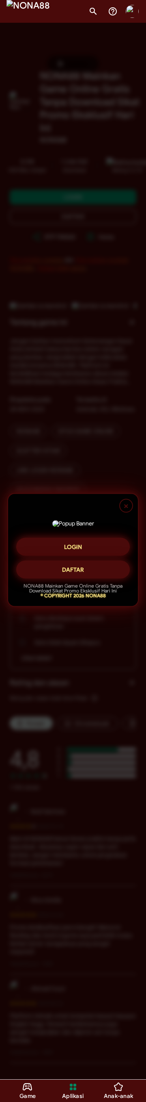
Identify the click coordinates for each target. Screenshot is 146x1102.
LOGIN (73, 547)
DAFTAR (73, 569)
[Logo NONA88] (28, 11)
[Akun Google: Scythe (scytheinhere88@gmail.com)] (132, 11)
